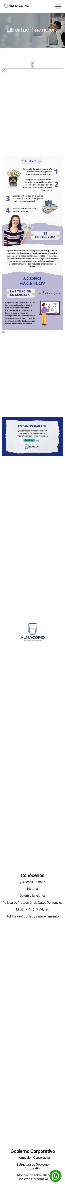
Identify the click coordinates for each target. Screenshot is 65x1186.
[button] (58, 6)
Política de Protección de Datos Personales (32, 902)
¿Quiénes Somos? (32, 882)
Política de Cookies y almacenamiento (32, 916)
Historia (32, 888)
